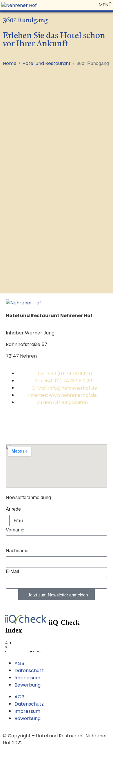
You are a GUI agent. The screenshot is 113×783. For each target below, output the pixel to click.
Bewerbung (27, 685)
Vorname (15, 529)
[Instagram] (28, 423)
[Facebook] (13, 423)
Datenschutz (29, 670)
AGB (19, 663)
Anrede (13, 508)
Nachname (17, 550)
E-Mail (12, 571)
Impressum (27, 677)
